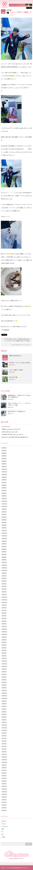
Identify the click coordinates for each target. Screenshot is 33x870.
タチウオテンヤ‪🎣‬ (6, 426)
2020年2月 (4, 655)
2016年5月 (4, 775)
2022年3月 (4, 589)
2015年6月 (4, 804)
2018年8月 (4, 703)
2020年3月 (4, 653)
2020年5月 (4, 647)
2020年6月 (4, 645)
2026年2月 (4, 463)
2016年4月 (4, 778)
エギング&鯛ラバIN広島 (16, 370)
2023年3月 (4, 557)
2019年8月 (4, 671)
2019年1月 (4, 690)
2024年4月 (4, 522)
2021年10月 (4, 602)
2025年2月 (4, 495)
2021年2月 (4, 623)
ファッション (5, 826)
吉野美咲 (9, 10)
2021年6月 (4, 612)
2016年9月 (4, 765)
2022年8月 (4, 575)
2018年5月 (4, 711)
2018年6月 (4, 709)
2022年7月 (4, 578)
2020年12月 (4, 629)
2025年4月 (4, 490)
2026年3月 (4, 461)
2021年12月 (4, 597)
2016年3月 (4, 780)
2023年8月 (4, 543)
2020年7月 (4, 642)
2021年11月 (4, 599)
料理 (3, 828)
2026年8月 (4, 447)
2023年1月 (4, 562)
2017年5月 (4, 743)
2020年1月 (4, 658)
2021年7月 (4, 610)
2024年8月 (4, 511)
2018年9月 (4, 701)
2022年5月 (4, 583)
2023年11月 (4, 535)
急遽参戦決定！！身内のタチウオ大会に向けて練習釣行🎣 (19, 396)
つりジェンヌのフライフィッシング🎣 (20, 344)
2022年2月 (4, 591)
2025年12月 (4, 469)
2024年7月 (4, 514)
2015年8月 (4, 799)
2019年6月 (4, 676)
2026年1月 (4, 466)
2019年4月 (4, 682)
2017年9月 (4, 732)
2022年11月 (4, 567)
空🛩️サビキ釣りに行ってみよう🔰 (9, 431)
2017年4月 (4, 746)
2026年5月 (4, 455)
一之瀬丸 (3, 84)
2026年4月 (4, 458)
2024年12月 (4, 501)
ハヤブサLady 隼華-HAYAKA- (13, 867)
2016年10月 (4, 762)
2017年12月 (4, 724)
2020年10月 (4, 634)
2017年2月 (4, 751)
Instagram (6, 329)
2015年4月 (4, 810)
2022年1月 (4, 594)
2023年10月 (4, 538)
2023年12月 (4, 533)
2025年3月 (4, 493)
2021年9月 (4, 605)
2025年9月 (4, 477)
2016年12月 (4, 756)
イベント (4, 823)
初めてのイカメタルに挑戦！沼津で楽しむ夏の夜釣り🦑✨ (15, 437)
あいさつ (4, 820)
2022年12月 (4, 565)
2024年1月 (4, 530)
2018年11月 (4, 695)
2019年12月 (4, 661)
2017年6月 (4, 740)
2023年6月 (4, 549)
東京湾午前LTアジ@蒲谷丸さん (17, 411)
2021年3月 (4, 621)
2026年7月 (4, 450)
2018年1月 (4, 722)
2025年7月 (4, 482)
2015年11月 (4, 791)
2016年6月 (4, 773)
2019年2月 (4, 687)
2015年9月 (4, 796)
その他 (3, 836)
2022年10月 (4, 570)
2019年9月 (4, 668)
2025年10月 (4, 474)
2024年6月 (4, 517)
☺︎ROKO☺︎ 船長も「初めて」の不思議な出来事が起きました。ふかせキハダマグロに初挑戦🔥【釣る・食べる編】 (17, 340)
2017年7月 (4, 738)
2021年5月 (4, 615)
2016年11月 (4, 759)
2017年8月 (4, 735)
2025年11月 (4, 471)
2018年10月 (4, 698)
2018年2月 (4, 719)
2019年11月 (4, 663)
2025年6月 (4, 485)
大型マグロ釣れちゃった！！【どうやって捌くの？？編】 (19, 404)
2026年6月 (4, 453)
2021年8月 (4, 607)
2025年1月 (4, 498)
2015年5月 (4, 807)
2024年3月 (4, 525)
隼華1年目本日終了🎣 (15, 355)
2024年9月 (4, 509)
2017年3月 (4, 748)
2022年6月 (4, 581)
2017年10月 (4, 730)
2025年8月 (4, 479)
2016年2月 (4, 783)
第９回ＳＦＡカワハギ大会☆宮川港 (19, 362)
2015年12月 (4, 788)
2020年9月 (4, 637)
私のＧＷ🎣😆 (13, 377)
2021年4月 (4, 618)
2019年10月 (4, 666)
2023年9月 (4, 541)
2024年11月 (4, 503)
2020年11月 (4, 631)
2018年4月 (4, 714)
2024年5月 (4, 519)
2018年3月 (4, 717)
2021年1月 (4, 626)
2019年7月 (4, 674)
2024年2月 (4, 527)
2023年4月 (4, 554)
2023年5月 (4, 551)
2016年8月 (4, 767)
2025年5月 (4, 487)
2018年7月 (4, 706)
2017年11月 (4, 727)
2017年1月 (4, 754)
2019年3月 (4, 684)
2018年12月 (4, 693)
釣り (3, 834)
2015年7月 (4, 802)
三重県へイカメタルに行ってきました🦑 (11, 429)
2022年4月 (4, 586)
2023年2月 (4, 559)
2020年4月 (4, 650)
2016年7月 (4, 770)
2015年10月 (4, 794)
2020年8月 (4, 639)
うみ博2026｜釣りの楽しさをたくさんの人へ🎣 (12, 434)
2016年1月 (4, 786)
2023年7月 (4, 546)
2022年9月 (4, 573)
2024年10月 (4, 506)
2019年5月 (4, 679)
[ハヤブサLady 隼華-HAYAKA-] (5, 5)
